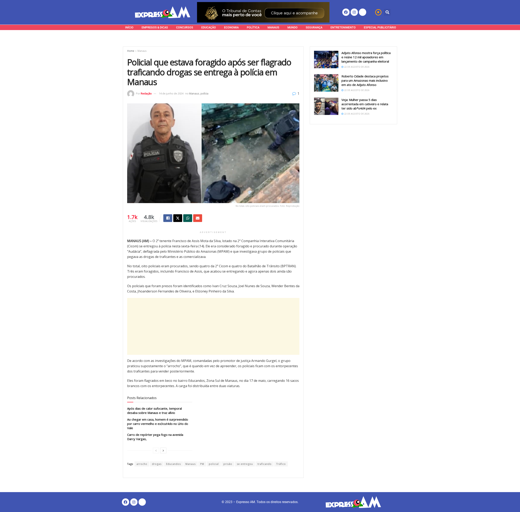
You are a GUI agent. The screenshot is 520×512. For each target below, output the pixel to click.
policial (214, 464)
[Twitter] (362, 12)
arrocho (141, 464)
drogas (156, 464)
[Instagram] (354, 12)
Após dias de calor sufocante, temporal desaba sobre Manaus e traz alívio (154, 410)
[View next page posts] (163, 450)
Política (253, 27)
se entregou (245, 464)
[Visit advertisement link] (263, 12)
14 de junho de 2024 (171, 93)
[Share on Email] (197, 218)
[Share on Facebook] (167, 218)
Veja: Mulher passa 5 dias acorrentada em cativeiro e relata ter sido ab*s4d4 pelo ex (364, 104)
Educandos (173, 464)
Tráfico (281, 464)
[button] (387, 12)
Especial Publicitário (380, 27)
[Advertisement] (213, 326)
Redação (146, 93)
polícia (204, 93)
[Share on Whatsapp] (187, 218)
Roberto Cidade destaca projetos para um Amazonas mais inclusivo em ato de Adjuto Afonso (365, 80)
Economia (231, 27)
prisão (227, 464)
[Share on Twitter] (177, 218)
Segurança (314, 27)
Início (129, 27)
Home (130, 51)
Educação (208, 27)
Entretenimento (343, 27)
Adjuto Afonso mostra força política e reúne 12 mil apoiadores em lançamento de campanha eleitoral (366, 57)
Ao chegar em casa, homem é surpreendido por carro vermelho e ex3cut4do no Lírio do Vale (157, 423)
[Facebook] (346, 12)
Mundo (292, 27)
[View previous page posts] (156, 450)
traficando (265, 464)
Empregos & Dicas (155, 27)
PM (202, 464)
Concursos (184, 27)
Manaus (273, 27)
